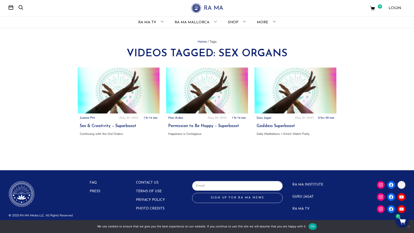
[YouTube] (401, 197)
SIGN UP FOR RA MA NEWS (237, 197)
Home (202, 41)
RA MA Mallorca (192, 22)
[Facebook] (391, 185)
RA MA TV (147, 22)
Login (395, 8)
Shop (233, 22)
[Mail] (401, 185)
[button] (402, 221)
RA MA (213, 8)
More (263, 22)
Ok (313, 226)
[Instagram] (381, 185)
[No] (408, 226)
